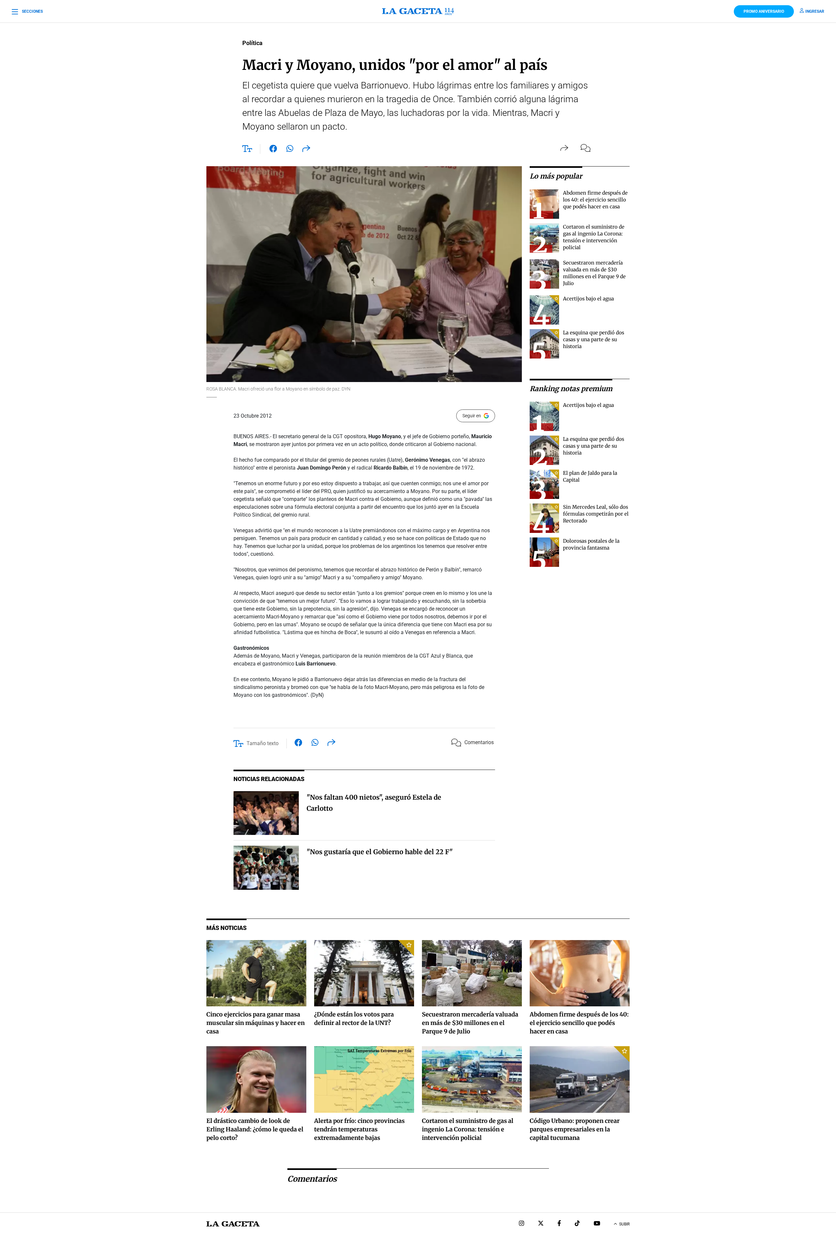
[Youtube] (597, 1224)
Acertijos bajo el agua (588, 299)
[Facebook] (559, 1224)
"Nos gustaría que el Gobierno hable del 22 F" (380, 852)
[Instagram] (521, 1224)
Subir (624, 1224)
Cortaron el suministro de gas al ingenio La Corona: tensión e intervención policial (467, 1129)
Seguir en (471, 415)
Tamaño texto (263, 743)
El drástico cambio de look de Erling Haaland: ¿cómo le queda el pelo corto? (254, 1129)
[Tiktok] (577, 1224)
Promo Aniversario (764, 11)
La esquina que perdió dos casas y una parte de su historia (593, 339)
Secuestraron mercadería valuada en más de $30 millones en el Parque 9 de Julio (470, 1023)
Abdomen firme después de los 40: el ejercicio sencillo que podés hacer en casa (595, 200)
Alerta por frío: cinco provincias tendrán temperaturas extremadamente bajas (359, 1129)
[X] (541, 1224)
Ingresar (814, 11)
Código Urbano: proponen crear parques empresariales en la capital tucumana (574, 1129)
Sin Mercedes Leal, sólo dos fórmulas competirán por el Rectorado (596, 514)
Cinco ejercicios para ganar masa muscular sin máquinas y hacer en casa (255, 1023)
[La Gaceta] (418, 11)
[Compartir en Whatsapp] (289, 149)
